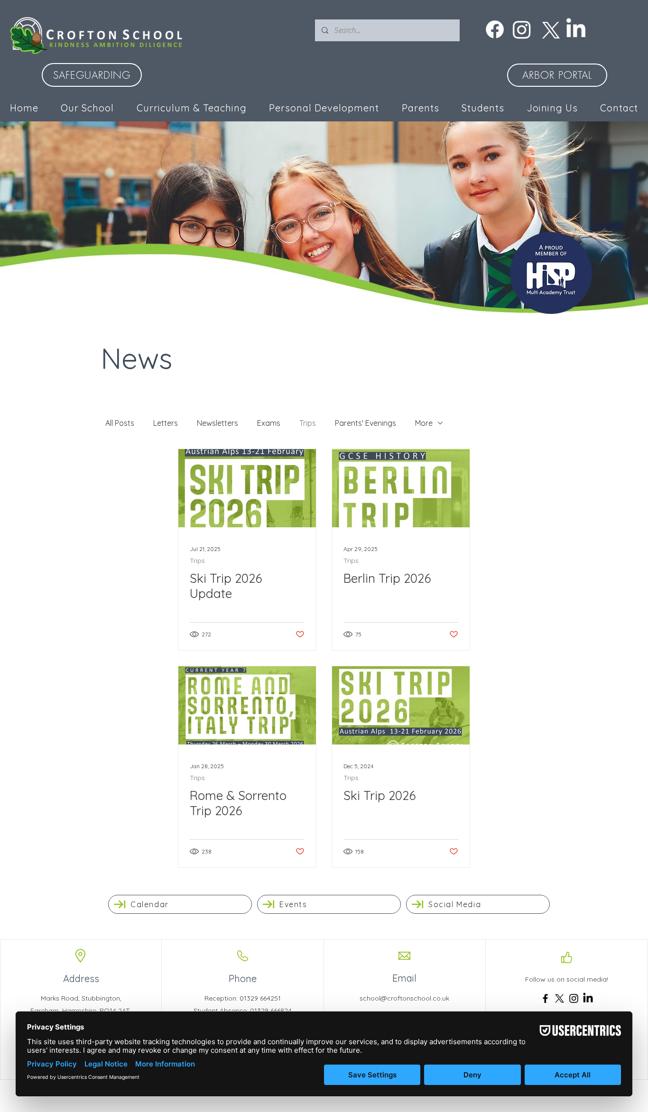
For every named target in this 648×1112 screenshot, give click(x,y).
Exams (268, 423)
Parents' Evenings (365, 423)
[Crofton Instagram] (522, 29)
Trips (307, 423)
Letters (165, 423)
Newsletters (217, 423)
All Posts (119, 423)
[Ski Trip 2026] (401, 705)
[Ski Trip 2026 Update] (247, 488)
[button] (324, 107)
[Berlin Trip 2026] (401, 488)
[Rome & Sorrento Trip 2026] (247, 705)
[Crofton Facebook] (495, 29)
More (424, 423)
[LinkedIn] (576, 29)
